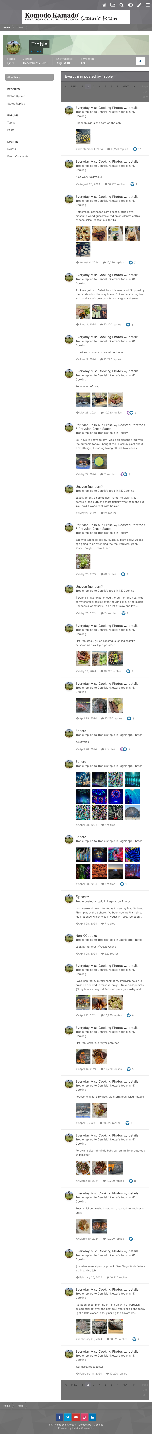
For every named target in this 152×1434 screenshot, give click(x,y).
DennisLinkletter (108, 111)
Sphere (81, 731)
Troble (80, 111)
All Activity (13, 77)
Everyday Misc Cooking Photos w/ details (107, 108)
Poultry (123, 432)
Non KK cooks (86, 936)
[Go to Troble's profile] (69, 110)
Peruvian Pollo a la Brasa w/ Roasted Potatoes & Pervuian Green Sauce (110, 427)
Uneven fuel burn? (89, 487)
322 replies (111, 953)
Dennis (102, 490)
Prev (74, 86)
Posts (10, 129)
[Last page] (134, 86)
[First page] (66, 86)
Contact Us (85, 1424)
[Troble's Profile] (140, 61)
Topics (11, 122)
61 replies (109, 474)
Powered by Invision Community (76, 1428)
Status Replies (16, 103)
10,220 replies (119, 149)
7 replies (109, 749)
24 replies (110, 512)
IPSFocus (70, 1424)
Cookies (98, 1424)
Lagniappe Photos (130, 734)
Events (11, 148)
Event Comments (17, 156)
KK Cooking (126, 490)
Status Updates (17, 96)
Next (126, 86)
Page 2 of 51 (145, 91)
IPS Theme (55, 1424)
